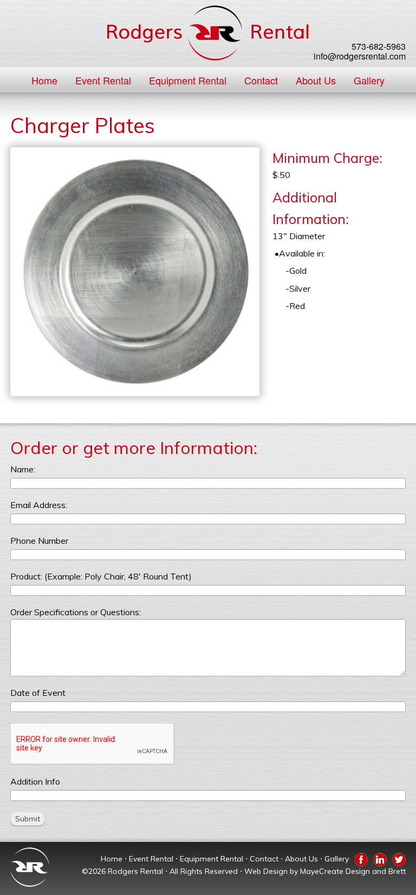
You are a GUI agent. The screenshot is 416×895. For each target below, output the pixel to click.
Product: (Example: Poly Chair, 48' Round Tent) (101, 576)
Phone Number (39, 540)
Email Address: (38, 504)
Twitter (399, 858)
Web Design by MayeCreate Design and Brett (325, 871)
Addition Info (35, 781)
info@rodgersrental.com (360, 56)
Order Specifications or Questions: (75, 612)
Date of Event (38, 692)
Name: (22, 469)
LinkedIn (380, 858)
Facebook (361, 858)
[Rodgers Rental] (208, 33)
